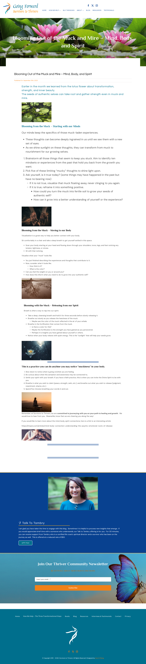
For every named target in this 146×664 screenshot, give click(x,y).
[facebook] (88, 5)
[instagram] (97, 5)
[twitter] (92, 5)
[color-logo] (20, 3)
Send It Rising (99, 658)
